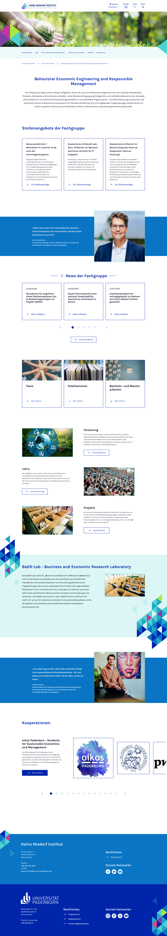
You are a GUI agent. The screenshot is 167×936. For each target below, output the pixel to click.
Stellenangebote (27, 52)
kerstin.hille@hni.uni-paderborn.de (36, 871)
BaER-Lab (91, 52)
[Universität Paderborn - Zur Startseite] (24, 6)
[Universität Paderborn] (83, 898)
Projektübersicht (99, 530)
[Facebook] (114, 915)
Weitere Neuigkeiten (86, 339)
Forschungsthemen (99, 452)
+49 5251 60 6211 (28, 866)
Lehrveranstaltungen (37, 491)
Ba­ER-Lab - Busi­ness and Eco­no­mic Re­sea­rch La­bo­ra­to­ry (76, 566)
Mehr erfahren (36, 401)
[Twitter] (114, 871)
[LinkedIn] (108, 871)
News (36, 52)
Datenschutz (74, 919)
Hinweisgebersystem (78, 923)
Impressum (116, 857)
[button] (115, 6)
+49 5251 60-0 (27, 923)
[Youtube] (120, 871)
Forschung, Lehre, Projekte (76, 52)
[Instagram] (108, 915)
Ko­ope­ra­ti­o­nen (101, 52)
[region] (82, 52)
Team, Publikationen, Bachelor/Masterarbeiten (54, 52)
